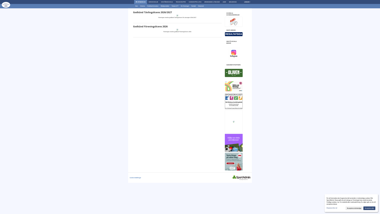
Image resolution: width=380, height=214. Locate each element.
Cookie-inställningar (135, 177)
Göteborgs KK (141, 2)
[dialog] (351, 203)
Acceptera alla (369, 208)
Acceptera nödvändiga (354, 208)
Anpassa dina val (332, 208)
